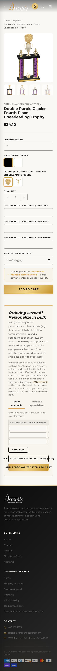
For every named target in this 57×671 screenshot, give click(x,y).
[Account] (42, 6)
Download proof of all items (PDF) (28, 458)
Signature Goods (13, 556)
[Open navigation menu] (4, 6)
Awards (8, 545)
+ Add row (18, 450)
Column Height (13, 139)
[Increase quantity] (23, 197)
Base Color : (16, 155)
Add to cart (29, 289)
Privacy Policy (11, 600)
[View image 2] (22, 89)
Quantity (10, 191)
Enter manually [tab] (16, 403)
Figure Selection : (25, 173)
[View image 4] (47, 89)
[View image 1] (9, 89)
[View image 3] (35, 89)
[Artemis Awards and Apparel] (18, 6)
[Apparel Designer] (35, 6)
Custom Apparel (13, 589)
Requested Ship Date (18, 253)
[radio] (8, 162)
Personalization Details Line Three (27, 237)
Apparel (8, 550)
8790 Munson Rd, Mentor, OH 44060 (28, 638)
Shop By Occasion (14, 583)
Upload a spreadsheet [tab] (37, 403)
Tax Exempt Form (13, 605)
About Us (9, 561)
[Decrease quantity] (7, 197)
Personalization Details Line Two (26, 221)
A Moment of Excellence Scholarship (24, 611)
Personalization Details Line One (26, 205)
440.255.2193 (15, 627)
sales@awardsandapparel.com (24, 632)
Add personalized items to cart (28, 467)
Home (7, 539)
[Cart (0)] (50, 6)
